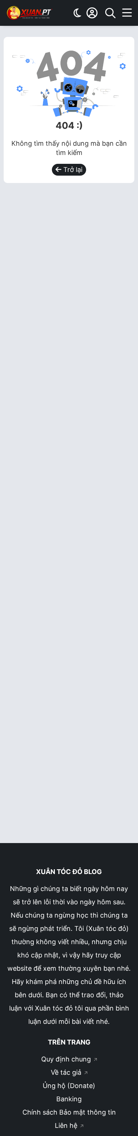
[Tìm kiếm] (110, 13)
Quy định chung (67, 1059)
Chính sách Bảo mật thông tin (69, 1112)
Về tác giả (67, 1072)
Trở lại (71, 169)
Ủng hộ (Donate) (69, 1086)
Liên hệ (67, 1125)
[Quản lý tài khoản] (92, 13)
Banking (69, 1099)
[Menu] (127, 13)
